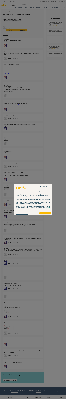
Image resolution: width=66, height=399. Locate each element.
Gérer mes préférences (22, 213)
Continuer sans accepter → (45, 186)
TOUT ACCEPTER (45, 213)
